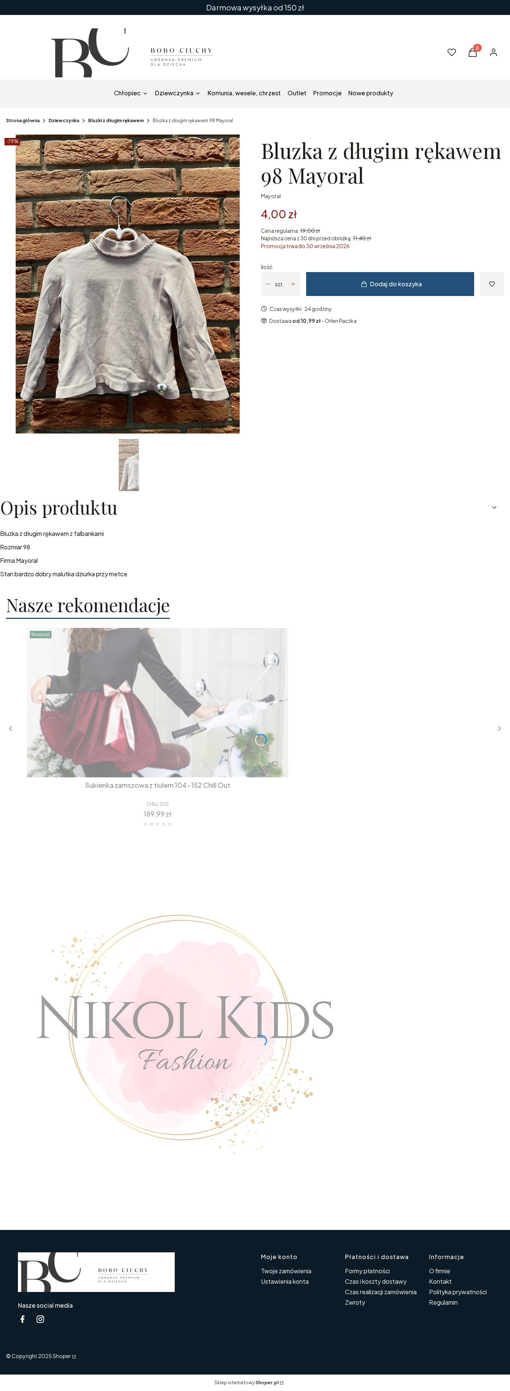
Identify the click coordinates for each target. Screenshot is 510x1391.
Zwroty (355, 1302)
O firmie (439, 1271)
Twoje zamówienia (286, 1271)
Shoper (62, 1356)
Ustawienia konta (285, 1281)
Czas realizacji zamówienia (381, 1292)
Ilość (267, 266)
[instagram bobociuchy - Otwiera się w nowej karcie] (40, 1319)
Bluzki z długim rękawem (116, 120)
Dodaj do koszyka (396, 284)
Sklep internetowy (246, 1382)
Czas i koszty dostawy (376, 1281)
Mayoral (271, 195)
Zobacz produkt (148, 764)
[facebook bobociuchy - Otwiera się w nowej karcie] (22, 1319)
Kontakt (440, 1281)
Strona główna (23, 120)
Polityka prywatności (458, 1292)
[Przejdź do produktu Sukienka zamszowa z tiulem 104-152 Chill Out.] (157, 702)
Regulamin (443, 1302)
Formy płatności (367, 1271)
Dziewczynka (64, 120)
